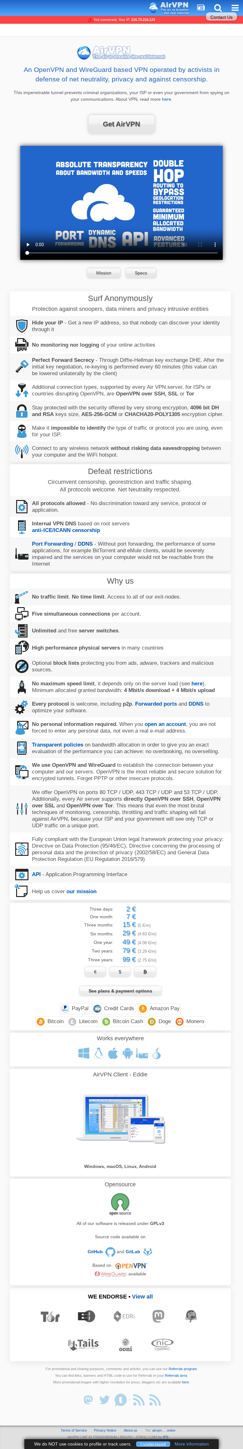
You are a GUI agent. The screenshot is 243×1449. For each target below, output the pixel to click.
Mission (103, 272)
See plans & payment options (120, 990)
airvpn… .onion (163, 1430)
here (166, 99)
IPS (165, 1437)
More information (192, 1443)
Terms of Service (74, 1430)
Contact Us (221, 17)
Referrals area (176, 1375)
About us (130, 1430)
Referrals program (183, 1369)
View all (142, 1296)
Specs (141, 272)
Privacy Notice (105, 1430)
